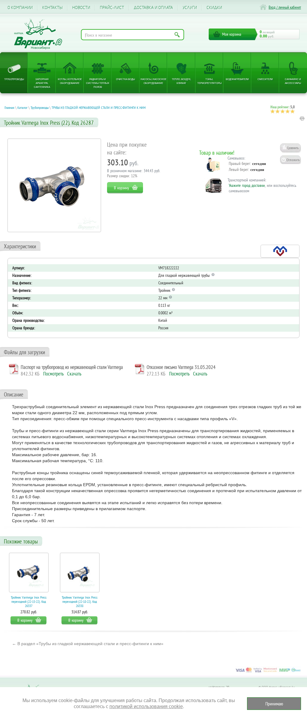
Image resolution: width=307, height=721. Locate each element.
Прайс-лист (112, 7)
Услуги (190, 7)
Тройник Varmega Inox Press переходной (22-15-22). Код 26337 (28, 601)
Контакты (52, 7)
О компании (20, 7)
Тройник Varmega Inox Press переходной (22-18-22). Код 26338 (79, 601)
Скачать (74, 373)
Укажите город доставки (247, 185)
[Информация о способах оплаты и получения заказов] (268, 672)
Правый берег (239, 163)
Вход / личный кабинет (285, 7)
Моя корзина (231, 34)
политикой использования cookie (146, 706)
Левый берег (238, 169)
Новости (81, 7)
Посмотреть (53, 373)
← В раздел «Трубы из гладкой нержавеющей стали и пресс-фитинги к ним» (87, 643)
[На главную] (38, 34)
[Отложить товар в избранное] (290, 159)
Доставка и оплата (153, 7)
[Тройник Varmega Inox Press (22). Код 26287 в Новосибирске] (54, 185)
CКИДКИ (214, 7)
